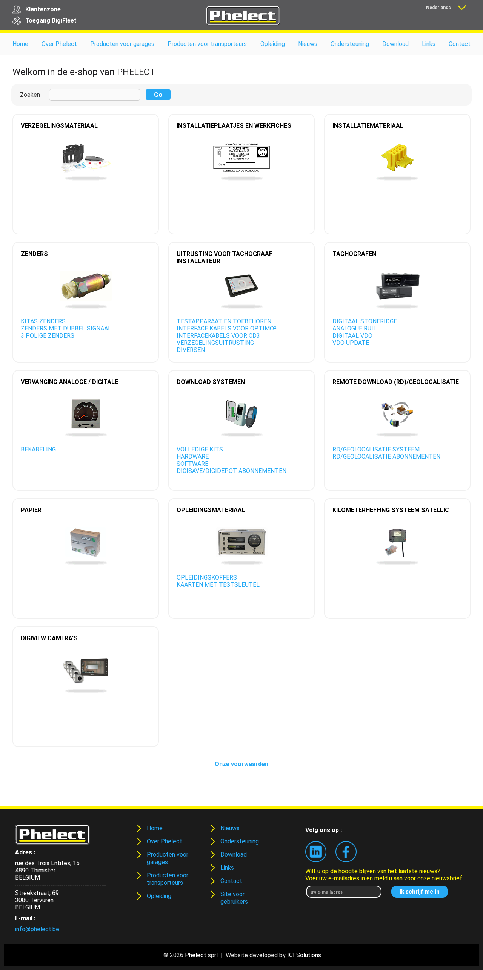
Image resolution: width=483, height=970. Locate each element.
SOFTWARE (192, 463)
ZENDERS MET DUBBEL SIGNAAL (66, 328)
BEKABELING (38, 449)
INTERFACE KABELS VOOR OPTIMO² (227, 328)
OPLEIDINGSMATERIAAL (211, 510)
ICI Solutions (304, 955)
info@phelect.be (37, 929)
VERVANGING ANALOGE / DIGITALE (69, 382)
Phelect (195, 955)
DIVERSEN (191, 349)
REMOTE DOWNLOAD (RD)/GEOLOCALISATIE (395, 382)
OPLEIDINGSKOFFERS (207, 577)
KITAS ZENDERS (43, 321)
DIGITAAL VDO (352, 335)
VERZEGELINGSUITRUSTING (215, 342)
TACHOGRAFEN (354, 253)
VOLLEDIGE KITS (200, 449)
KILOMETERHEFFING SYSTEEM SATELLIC (390, 510)
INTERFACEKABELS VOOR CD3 (218, 335)
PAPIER (31, 510)
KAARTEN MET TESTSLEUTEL (218, 584)
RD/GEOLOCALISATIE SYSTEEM (376, 449)
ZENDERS (34, 253)
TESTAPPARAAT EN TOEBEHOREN (224, 321)
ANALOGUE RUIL (354, 328)
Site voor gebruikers (234, 897)
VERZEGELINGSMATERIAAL (59, 125)
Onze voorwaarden (241, 764)
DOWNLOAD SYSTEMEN (211, 382)
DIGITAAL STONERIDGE (364, 321)
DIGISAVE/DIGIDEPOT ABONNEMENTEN (231, 470)
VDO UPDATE (350, 342)
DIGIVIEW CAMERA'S (49, 638)
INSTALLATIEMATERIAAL (367, 125)
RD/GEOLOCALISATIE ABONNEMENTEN (386, 456)
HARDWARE (193, 456)
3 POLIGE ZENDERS (47, 335)
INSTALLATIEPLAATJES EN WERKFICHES (234, 125)
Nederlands (438, 7)
